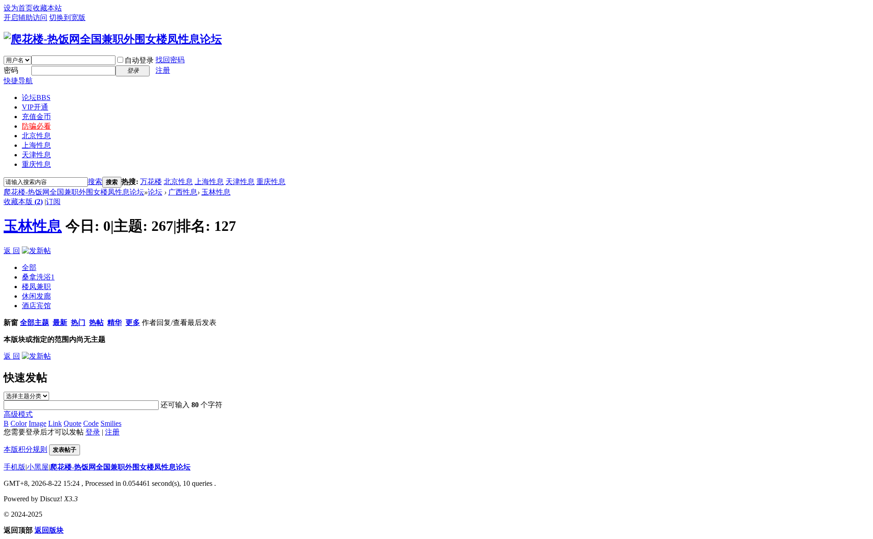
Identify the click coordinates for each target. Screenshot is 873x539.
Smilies (110, 423)
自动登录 (139, 60)
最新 (60, 322)
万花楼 (151, 181)
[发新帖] (36, 251)
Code (91, 423)
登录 (92, 432)
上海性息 (36, 145)
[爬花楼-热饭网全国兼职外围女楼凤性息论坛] (113, 39)
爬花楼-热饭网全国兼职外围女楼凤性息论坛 (74, 192)
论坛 (36, 97)
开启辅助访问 (25, 17)
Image (37, 423)
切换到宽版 (67, 17)
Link (55, 423)
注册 (163, 70)
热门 (78, 322)
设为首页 (18, 8)
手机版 (14, 467)
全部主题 (34, 322)
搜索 (95, 181)
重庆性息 (36, 164)
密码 (11, 70)
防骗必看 (36, 126)
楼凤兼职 (36, 286)
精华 (114, 322)
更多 (132, 322)
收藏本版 (23, 201)
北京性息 (36, 136)
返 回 (12, 251)
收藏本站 (47, 8)
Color (18, 423)
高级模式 (18, 414)
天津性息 (36, 155)
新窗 (11, 322)
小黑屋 (38, 467)
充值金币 (36, 116)
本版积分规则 (25, 449)
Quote (72, 423)
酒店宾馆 (36, 305)
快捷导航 (18, 81)
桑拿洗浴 (38, 277)
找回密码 (170, 60)
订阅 (53, 201)
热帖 (96, 322)
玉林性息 (216, 192)
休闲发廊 (36, 296)
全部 (29, 267)
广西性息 (182, 192)
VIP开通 (35, 107)
